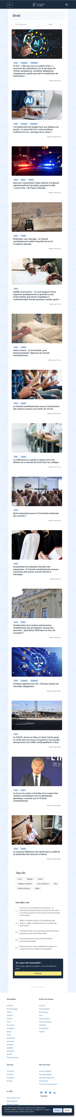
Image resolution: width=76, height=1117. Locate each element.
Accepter (57, 1110)
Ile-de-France (43, 1012)
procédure (10, 1051)
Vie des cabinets (12, 1057)
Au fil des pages (12, 1009)
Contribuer (11, 1078)
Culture (9, 1019)
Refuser (67, 1110)
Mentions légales (13, 1104)
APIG (55, 884)
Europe (40, 879)
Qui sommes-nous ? (14, 1098)
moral (9, 1035)
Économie (24, 124)
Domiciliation (43, 1081)
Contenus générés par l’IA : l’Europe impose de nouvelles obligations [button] (36, 685)
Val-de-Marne (43, 1028)
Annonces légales (45, 1071)
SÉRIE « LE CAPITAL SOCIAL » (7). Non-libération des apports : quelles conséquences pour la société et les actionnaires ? (38, 923)
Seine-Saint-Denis (45, 1022)
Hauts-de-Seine (44, 1009)
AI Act (20, 879)
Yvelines (42, 1032)
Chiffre (9, 1012)
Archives (10, 1006)
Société (31, 180)
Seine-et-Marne (44, 1019)
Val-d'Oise (42, 1025)
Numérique (34, 63)
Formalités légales (45, 1074)
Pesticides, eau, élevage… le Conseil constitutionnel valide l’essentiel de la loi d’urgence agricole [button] (33, 241)
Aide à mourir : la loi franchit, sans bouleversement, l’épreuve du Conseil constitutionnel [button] (31, 353)
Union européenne (43, 884)
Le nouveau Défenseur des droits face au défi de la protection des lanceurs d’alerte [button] (36, 853)
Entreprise (24, 63)
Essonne (42, 1006)
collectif (9, 1015)
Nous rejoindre (12, 1101)
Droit (16, 63)
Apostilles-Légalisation (47, 1078)
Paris (41, 1015)
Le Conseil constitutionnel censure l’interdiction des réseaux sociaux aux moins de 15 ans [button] (36, 407)
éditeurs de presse (24, 888)
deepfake (30, 879)
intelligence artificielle (25, 884)
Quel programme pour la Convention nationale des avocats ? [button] (36, 514)
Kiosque (10, 1081)
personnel (10, 1041)
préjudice (10, 1048)
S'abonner (10, 1071)
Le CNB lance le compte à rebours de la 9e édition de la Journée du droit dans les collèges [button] (36, 461)
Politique (10, 1044)
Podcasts (10, 1074)
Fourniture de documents (48, 1084)
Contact (44, 1096)
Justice (23, 180)
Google (37, 888)
